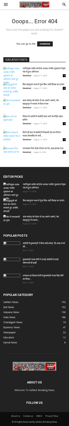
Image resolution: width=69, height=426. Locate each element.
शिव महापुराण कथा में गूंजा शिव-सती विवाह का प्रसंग (43, 84)
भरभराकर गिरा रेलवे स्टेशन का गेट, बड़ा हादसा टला (43, 148)
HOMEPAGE (45, 44)
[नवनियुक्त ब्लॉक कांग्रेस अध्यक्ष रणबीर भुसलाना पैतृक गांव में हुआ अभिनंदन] (11, 75)
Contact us (28, 416)
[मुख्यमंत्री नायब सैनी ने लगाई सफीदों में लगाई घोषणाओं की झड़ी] (11, 263)
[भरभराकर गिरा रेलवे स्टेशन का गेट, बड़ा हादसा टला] (11, 152)
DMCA (39, 416)
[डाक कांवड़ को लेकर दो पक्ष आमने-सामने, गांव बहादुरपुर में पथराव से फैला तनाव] (11, 104)
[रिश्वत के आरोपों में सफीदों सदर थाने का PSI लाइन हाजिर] (11, 122)
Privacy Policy (51, 416)
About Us (15, 416)
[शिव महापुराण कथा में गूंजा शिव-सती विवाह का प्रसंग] (11, 90)
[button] (5, 4)
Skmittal (27, 75)
